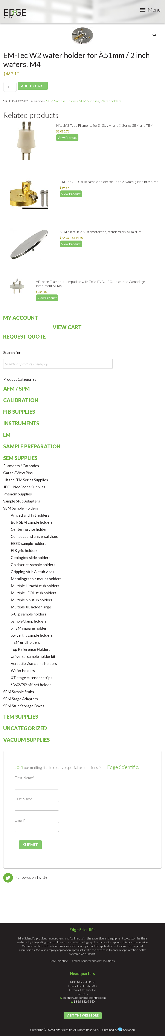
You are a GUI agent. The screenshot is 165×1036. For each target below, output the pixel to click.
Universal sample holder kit (33, 656)
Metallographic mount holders (36, 578)
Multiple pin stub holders (31, 600)
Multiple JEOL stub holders (33, 592)
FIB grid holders (24, 550)
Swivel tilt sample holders (32, 635)
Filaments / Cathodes (21, 465)
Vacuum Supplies (26, 740)
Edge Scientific (15, 14)
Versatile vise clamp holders (34, 663)
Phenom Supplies (17, 494)
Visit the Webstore (83, 1015)
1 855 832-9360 (84, 1001)
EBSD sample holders (28, 543)
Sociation (129, 1030)
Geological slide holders (30, 557)
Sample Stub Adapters (21, 501)
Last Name (24, 799)
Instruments (21, 423)
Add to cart (32, 86)
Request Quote (24, 336)
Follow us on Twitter (32, 877)
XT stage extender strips (31, 677)
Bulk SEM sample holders (32, 522)
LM (7, 435)
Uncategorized (25, 728)
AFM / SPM (16, 388)
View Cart (67, 327)
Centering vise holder (29, 529)
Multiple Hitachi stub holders (35, 585)
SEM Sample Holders (62, 101)
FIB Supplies (19, 412)
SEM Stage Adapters (20, 698)
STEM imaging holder (29, 628)
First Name (24, 777)
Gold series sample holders (33, 564)
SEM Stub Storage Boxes (23, 705)
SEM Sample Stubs (18, 691)
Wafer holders (111, 101)
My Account (20, 318)
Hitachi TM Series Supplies (25, 479)
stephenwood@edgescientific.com (84, 997)
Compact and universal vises (34, 536)
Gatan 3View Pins (18, 472)
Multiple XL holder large (31, 607)
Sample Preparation (31, 446)
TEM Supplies (20, 716)
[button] (154, 35)
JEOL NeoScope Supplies (24, 487)
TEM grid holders (25, 642)
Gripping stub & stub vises (32, 571)
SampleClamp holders (29, 621)
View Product (67, 138)
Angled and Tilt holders (30, 515)
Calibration (20, 400)
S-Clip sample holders (28, 614)
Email (20, 820)
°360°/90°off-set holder (31, 684)
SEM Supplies (89, 101)
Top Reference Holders (30, 649)
